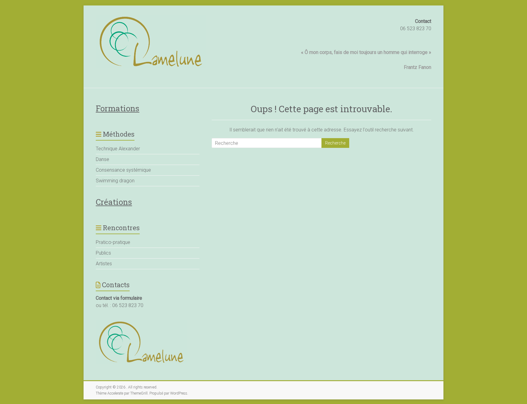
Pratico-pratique (113, 242)
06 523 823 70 (415, 28)
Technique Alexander (118, 149)
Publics (103, 253)
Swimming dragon (115, 181)
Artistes (104, 263)
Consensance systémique (123, 170)
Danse (102, 159)
